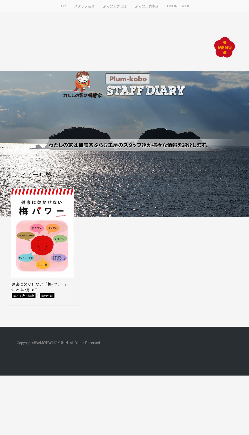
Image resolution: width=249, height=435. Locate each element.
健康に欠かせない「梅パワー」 (39, 284)
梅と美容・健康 (23, 295)
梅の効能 (47, 295)
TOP (62, 5)
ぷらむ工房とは (115, 5)
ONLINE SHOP (178, 5)
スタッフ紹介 (84, 5)
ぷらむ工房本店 (147, 5)
